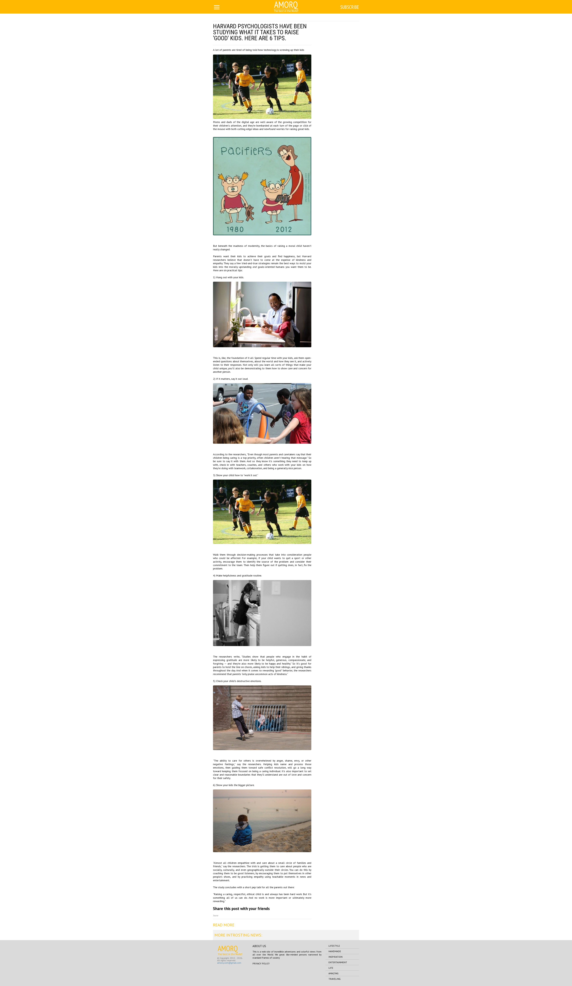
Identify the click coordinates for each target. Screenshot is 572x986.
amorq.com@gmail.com (229, 962)
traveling (334, 979)
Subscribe (349, 7)
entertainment (337, 962)
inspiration (335, 957)
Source (215, 915)
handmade (334, 951)
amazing (333, 973)
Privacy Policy (261, 963)
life (330, 968)
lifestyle (334, 946)
